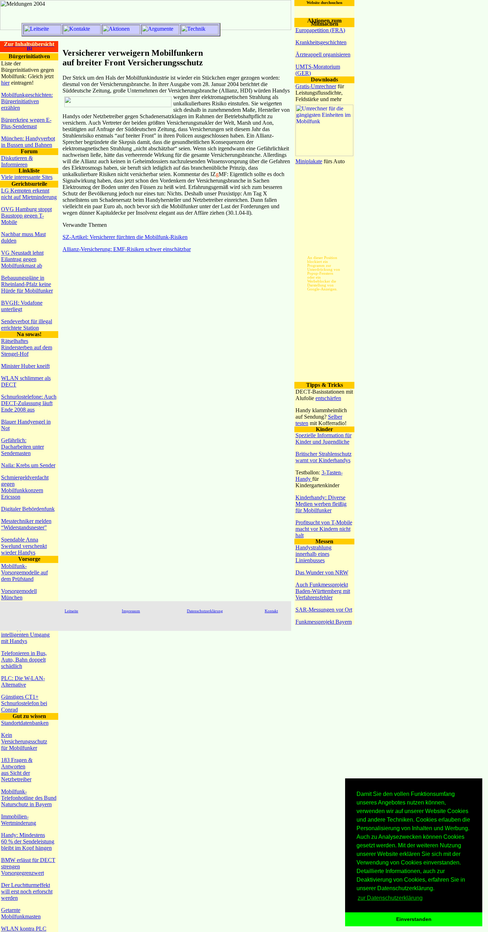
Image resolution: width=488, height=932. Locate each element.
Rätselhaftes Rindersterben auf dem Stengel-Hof (26, 347)
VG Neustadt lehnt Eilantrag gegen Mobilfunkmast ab (22, 259)
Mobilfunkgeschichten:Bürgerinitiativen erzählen (27, 101)
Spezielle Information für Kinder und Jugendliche (323, 438)
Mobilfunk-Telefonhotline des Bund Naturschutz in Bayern (28, 797)
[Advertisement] (324, 243)
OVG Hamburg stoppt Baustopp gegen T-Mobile (26, 215)
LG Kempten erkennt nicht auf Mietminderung (29, 194)
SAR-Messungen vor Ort (323, 610)
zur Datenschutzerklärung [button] (390, 898)
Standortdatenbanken (25, 723)
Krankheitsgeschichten (321, 42)
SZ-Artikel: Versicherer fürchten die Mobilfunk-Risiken (125, 237)
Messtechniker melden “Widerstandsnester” (26, 524)
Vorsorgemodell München (19, 594)
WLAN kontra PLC (23, 929)
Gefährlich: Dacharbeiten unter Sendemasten (22, 446)
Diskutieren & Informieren (17, 161)
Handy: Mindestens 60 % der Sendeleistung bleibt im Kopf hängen (27, 841)
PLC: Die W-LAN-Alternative (23, 681)
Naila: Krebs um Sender (28, 465)
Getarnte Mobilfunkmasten (21, 913)
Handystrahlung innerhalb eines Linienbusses (313, 553)
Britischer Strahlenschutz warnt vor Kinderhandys (323, 457)
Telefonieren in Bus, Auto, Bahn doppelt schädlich (24, 659)
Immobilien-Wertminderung (18, 819)
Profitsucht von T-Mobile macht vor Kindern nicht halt (323, 528)
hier (5, 83)
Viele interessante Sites (27, 177)
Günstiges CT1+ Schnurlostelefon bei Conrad (24, 703)
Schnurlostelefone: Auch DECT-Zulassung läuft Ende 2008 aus (28, 403)
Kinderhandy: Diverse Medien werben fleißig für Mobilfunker (321, 503)
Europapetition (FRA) (320, 30)
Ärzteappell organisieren (322, 54)
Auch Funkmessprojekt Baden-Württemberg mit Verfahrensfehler (322, 591)
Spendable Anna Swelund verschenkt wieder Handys (24, 546)
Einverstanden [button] (414, 919)
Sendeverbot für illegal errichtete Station (26, 324)
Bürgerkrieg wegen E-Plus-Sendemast (26, 123)
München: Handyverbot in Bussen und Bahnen (28, 141)
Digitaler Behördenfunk (28, 509)
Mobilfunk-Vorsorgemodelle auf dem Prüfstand (24, 572)
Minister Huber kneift (25, 366)
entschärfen (328, 398)
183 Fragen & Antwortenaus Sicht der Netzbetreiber (17, 769)
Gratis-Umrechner (315, 86)
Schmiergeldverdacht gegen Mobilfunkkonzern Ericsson (25, 487)
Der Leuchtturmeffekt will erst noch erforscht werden (27, 891)
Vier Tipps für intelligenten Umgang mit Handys (25, 634)
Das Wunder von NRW (321, 572)
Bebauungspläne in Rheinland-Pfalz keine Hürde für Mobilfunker (27, 284)
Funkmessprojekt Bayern (323, 622)
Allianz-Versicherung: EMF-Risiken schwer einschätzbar (127, 249)
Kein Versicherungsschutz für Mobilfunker (24, 741)
